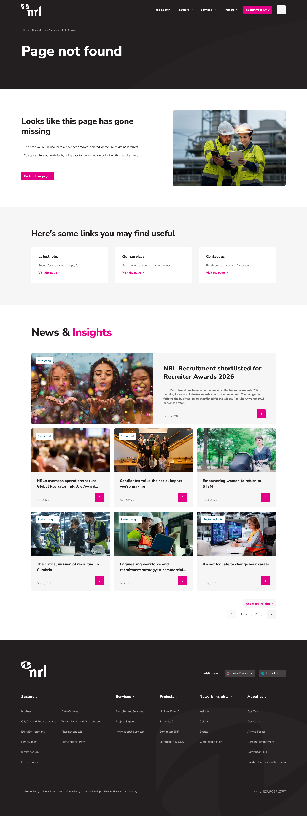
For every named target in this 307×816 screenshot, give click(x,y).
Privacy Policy (32, 791)
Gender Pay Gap (92, 791)
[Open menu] (281, 9)
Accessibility (130, 791)
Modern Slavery (112, 791)
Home (26, 30)
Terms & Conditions (53, 791)
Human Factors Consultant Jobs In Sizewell (54, 30)
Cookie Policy (73, 791)
